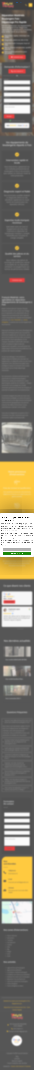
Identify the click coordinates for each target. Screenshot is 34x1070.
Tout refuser (18, 2)
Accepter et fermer (17, 553)
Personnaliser (17, 550)
